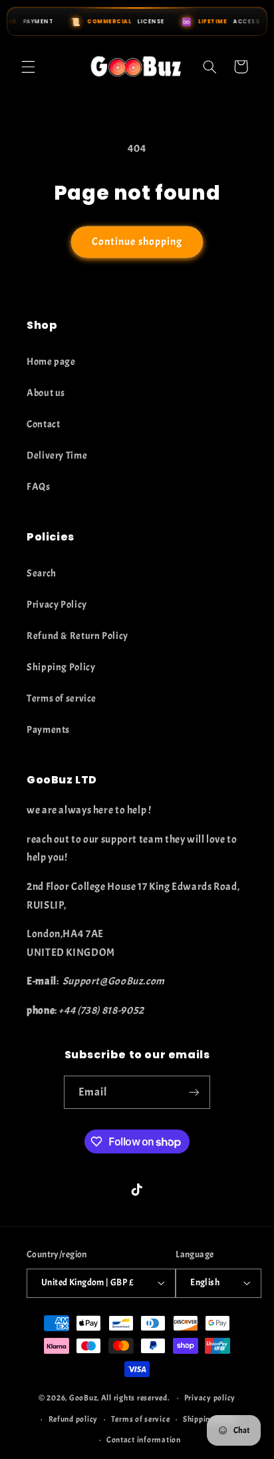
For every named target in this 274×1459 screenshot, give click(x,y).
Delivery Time (57, 455)
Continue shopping (137, 241)
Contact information (143, 1440)
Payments (48, 730)
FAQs (39, 487)
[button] (28, 66)
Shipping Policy (61, 667)
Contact (43, 424)
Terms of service (61, 698)
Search (42, 573)
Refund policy (73, 1419)
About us (46, 393)
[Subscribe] (194, 1092)
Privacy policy (209, 1398)
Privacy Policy (57, 604)
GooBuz (83, 1398)
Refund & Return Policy (77, 636)
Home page (51, 361)
